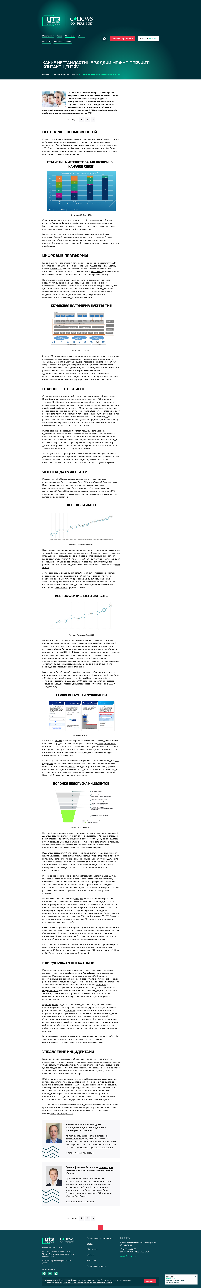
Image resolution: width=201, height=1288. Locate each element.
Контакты (46, 42)
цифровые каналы (97, 658)
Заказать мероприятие (122, 39)
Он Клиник (70, 1010)
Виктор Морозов (62, 237)
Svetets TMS (48, 356)
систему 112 (56, 268)
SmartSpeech (84, 448)
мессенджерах (68, 996)
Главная (46, 74)
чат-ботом (70, 558)
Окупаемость (61, 587)
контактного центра (102, 561)
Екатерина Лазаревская (61, 1113)
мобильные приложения (54, 142)
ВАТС (112, 361)
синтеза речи (106, 1167)
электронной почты (106, 743)
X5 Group (71, 766)
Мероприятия (48, 36)
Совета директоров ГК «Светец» (97, 1147)
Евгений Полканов (76, 1124)
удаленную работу (106, 1036)
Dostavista (47, 893)
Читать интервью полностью (80, 1152)
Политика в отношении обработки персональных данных (87, 1282)
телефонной (93, 356)
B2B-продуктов (105, 399)
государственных (76, 970)
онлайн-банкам (97, 643)
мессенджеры (92, 142)
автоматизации (86, 485)
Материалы (70, 36)
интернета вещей (83, 297)
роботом (84, 1187)
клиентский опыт (71, 396)
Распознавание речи (52, 430)
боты (93, 1181)
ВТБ (61, 640)
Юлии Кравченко (87, 408)
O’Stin (47, 1079)
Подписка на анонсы (63, 42)
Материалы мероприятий (66, 74)
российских (96, 271)
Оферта (58, 1282)
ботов (56, 999)
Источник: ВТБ (79, 735)
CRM (86, 482)
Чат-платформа (97, 488)
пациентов (101, 984)
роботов (58, 861)
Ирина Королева (50, 1004)
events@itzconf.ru (128, 1256)
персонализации (74, 1138)
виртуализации (80, 364)
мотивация (81, 1036)
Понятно (150, 1281)
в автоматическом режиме (92, 939)
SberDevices (58, 402)
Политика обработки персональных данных (56, 1261)
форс (70, 1062)
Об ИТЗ (81, 36)
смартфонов (104, 151)
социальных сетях (51, 996)
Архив (59, 36)
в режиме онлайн (88, 838)
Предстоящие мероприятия (99, 1238)
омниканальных (69, 1067)
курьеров (78, 898)
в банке (58, 740)
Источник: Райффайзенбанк (79, 635)
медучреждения (50, 990)
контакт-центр (108, 646)
